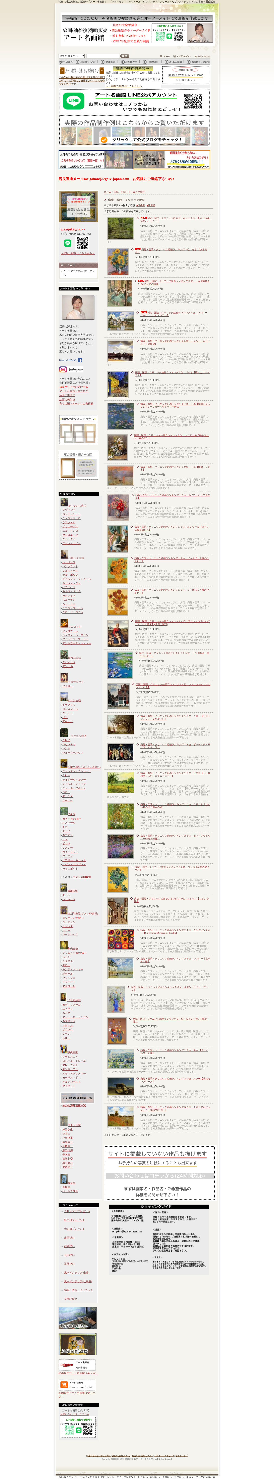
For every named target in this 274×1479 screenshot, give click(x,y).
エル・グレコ (70, 530)
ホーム (107, 191)
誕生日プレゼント (74, 1219)
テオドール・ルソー (74, 779)
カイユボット (70, 868)
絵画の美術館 (67, 399)
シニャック (68, 899)
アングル (67, 666)
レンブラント (70, 566)
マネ (65, 839)
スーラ (66, 895)
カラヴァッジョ (71, 583)
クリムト (67, 952)
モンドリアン (70, 1069)
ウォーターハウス (72, 752)
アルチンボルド (71, 1081)
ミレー (66, 775)
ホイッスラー (70, 851)
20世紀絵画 (74, 1000)
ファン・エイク (71, 543)
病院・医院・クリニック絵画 (129, 191)
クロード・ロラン (72, 612)
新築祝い (69, 1255)
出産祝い (69, 1237)
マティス (67, 1025)
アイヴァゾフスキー (74, 1073)
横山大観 (67, 1162)
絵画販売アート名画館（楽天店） (78, 1373)
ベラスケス (68, 587)
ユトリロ (67, 1008)
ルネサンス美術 (77, 505)
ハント (66, 748)
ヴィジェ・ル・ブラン (75, 635)
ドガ (65, 826)
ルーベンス (68, 562)
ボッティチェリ (71, 514)
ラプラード (68, 981)
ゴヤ (65, 717)
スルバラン (68, 599)
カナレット (68, 595)
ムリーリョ (68, 604)
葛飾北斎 (67, 1158)
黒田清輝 (67, 1150)
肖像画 (71, 1182)
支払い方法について (121, 1455)
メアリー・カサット (74, 860)
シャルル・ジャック (74, 783)
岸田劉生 (67, 1129)
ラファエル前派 (77, 735)
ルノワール (68, 822)
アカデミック (76, 681)
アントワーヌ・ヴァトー (76, 643)
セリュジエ (68, 977)
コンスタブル (70, 708)
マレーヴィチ (70, 1065)
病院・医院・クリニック (78, 1290)
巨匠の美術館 (67, 395)
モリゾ (66, 831)
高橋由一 (67, 1146)
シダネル (67, 960)
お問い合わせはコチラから (74, 1414)
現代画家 (72, 1052)
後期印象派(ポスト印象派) (83, 913)
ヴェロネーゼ (70, 534)
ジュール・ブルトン (74, 788)
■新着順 (151, 205)
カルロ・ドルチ (71, 591)
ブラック (67, 1029)
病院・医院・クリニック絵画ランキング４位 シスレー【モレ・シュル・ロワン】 (173, 314)
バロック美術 (76, 557)
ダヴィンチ (68, 509)
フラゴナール (70, 630)
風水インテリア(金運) (76, 1272)
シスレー (67, 847)
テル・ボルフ (70, 574)
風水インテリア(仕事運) (78, 1281)
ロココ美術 (74, 626)
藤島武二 (67, 1142)
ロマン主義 (74, 700)
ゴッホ (66, 917)
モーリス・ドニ (71, 1077)
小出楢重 (67, 1137)
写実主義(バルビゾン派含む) (84, 767)
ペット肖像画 (70, 1191)
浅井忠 (66, 1133)
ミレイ (66, 740)
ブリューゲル (70, 526)
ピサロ (66, 843)
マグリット (68, 1085)
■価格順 (140, 205)
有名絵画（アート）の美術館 (76, 403)
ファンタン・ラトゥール (76, 771)
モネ (65, 818)
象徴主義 (73, 948)
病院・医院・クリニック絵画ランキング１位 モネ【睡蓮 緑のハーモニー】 (176, 219)
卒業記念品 (70, 1298)
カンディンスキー (72, 969)
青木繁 (66, 1154)
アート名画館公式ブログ (73, 391)
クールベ (67, 800)
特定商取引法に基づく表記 (98, 1455)
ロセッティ (68, 744)
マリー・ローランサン (75, 1017)
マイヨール (68, 986)
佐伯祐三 (67, 1167)
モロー (66, 965)
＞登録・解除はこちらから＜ (78, 253)
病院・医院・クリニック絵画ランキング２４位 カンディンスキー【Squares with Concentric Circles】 (175, 931)
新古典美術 (74, 658)
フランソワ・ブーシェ (75, 639)
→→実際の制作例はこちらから (124, 86)
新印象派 (72, 890)
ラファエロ (68, 522)
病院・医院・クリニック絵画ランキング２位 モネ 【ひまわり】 (171, 251)
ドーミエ (67, 796)
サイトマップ (182, 1455)
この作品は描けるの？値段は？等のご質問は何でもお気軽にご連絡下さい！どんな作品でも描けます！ (82, 81)
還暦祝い (69, 1263)
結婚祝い (69, 1246)
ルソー (66, 930)
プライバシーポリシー (164, 1455)
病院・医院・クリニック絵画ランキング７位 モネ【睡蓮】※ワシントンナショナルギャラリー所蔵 (175, 405)
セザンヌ (67, 926)
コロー (66, 792)
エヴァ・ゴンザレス (74, 864)
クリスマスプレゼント (77, 1211)
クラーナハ (68, 539)
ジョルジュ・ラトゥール (76, 578)
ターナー (67, 713)
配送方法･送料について (142, 1455)
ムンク (66, 1012)
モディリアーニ (71, 1004)
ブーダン (67, 856)
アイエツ (67, 721)
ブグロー (67, 685)
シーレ (66, 1033)
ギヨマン (67, 835)
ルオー (66, 1037)
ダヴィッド (68, 662)
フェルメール (70, 570)
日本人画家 (74, 1125)
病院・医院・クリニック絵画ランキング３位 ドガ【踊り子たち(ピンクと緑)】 (174, 282)
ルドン (66, 956)
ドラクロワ (68, 704)
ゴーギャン (68, 922)
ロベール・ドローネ (74, 1060)
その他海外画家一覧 (74, 1105)
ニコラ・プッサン (72, 608)
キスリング (68, 1021)
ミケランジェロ (71, 518)
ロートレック (70, 934)
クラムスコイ (70, 1056)
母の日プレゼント (74, 1228)
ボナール (67, 973)
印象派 (71, 814)
